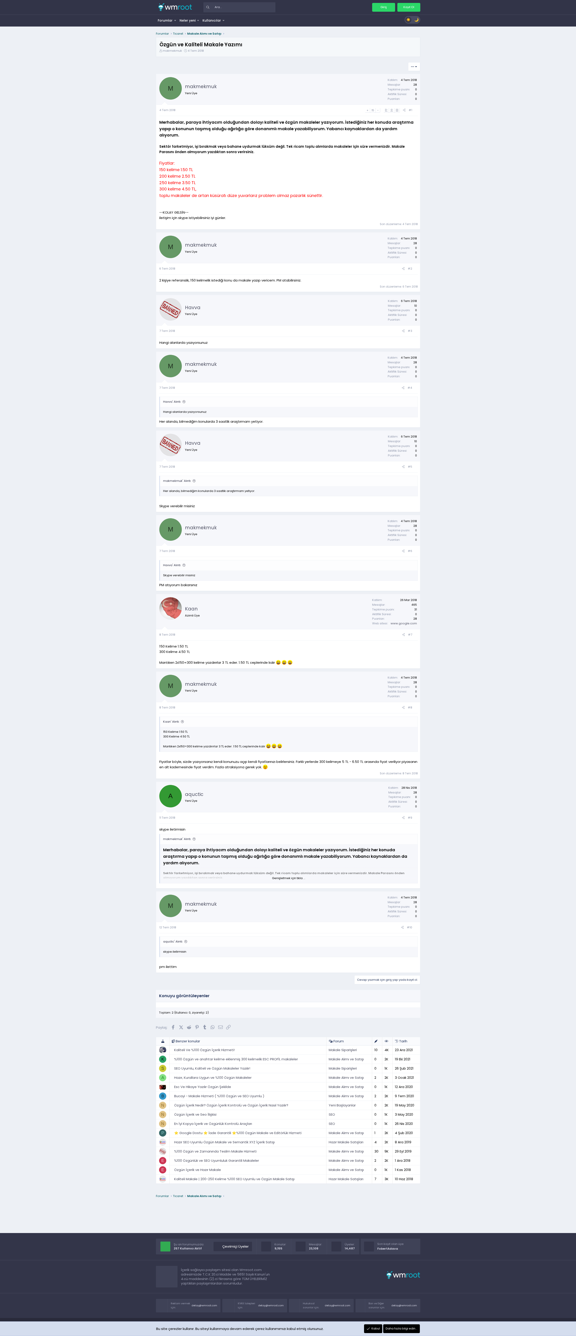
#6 (410, 551)
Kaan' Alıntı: (171, 721)
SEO (332, 1114)
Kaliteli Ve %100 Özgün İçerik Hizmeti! (204, 1050)
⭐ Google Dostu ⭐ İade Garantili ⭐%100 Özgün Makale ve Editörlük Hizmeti (238, 1132)
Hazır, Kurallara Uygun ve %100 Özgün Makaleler (213, 1077)
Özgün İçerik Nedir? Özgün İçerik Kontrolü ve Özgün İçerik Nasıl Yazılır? (231, 1105)
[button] (175, 20)
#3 (410, 331)
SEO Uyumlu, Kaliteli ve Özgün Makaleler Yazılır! (212, 1068)
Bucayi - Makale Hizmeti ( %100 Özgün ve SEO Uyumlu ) (219, 1096)
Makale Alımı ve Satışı (346, 1059)
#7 (410, 634)
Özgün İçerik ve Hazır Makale (197, 1169)
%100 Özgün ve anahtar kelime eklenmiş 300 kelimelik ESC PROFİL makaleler (236, 1059)
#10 (409, 927)
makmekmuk (172, 51)
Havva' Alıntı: (172, 402)
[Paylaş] (404, 110)
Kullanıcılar (211, 20)
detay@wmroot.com (204, 1305)
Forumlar (165, 20)
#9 (410, 817)
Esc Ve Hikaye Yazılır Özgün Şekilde (202, 1086)
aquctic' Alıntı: (173, 941)
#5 (410, 467)
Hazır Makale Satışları (346, 1142)
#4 (409, 388)
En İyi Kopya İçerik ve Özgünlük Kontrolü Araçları (213, 1123)
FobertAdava (387, 1249)
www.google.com (404, 623)
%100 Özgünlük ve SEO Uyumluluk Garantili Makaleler (216, 1160)
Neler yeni (188, 20)
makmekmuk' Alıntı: (177, 481)
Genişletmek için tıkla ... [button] (288, 878)
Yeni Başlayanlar (342, 1105)
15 (372, 110)
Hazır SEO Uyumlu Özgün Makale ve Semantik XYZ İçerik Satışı (224, 1142)
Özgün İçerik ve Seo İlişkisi (195, 1114)
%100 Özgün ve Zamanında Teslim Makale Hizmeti (215, 1151)
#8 (410, 707)
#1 (410, 110)
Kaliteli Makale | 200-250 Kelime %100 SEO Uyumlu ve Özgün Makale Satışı (234, 1179)
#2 (410, 268)
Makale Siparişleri (343, 1050)
